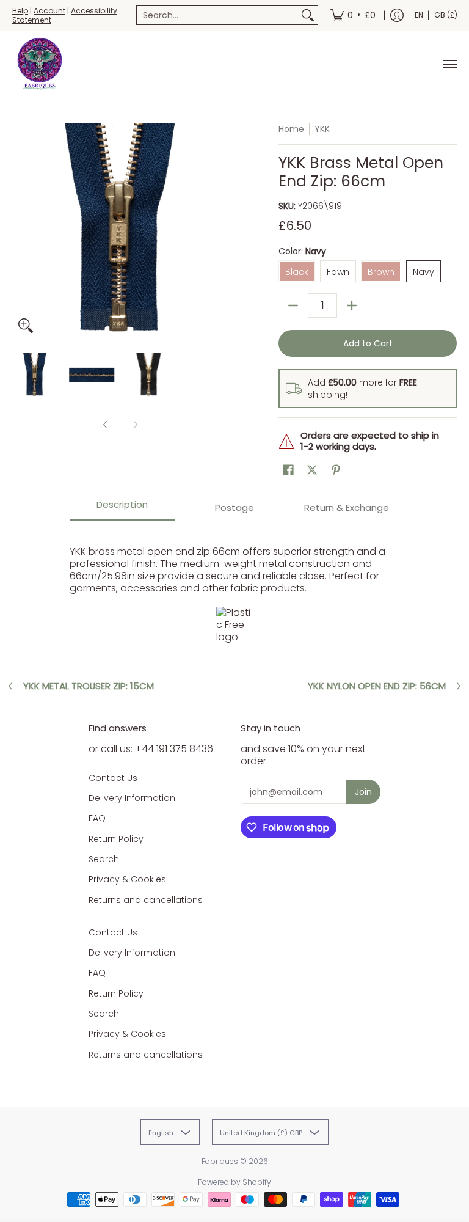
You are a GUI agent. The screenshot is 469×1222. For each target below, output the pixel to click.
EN (419, 15)
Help (20, 10)
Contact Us (113, 778)
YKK (322, 129)
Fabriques (220, 1161)
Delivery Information (132, 798)
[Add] (351, 305)
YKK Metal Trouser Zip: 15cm (88, 686)
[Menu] (449, 64)
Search (104, 859)
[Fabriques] (39, 64)
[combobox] (217, 15)
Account (49, 10)
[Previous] (20, 231)
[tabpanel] (235, 591)
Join (363, 792)
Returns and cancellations (146, 900)
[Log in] (397, 15)
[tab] (123, 508)
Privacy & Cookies (127, 879)
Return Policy (116, 839)
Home (291, 129)
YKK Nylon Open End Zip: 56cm (377, 686)
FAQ (97, 818)
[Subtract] (293, 305)
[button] (288, 470)
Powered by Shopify (234, 1182)
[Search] (308, 15)
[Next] (219, 231)
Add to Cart (368, 343)
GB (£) (445, 15)
